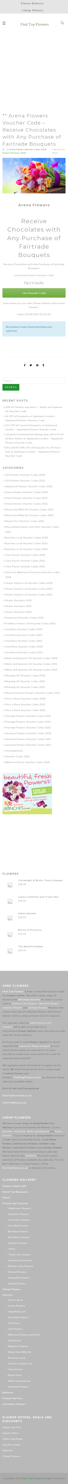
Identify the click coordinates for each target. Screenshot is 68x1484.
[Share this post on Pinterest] (37, 362)
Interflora (20, 1131)
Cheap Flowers (11, 1289)
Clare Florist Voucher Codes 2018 (25, 554)
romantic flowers (12, 1007)
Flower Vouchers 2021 (18, 606)
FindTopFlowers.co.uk (27, 1077)
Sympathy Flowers (19, 1277)
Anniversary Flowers (20, 1260)
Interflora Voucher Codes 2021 (23, 635)
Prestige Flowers (18, 1317)
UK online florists (29, 999)
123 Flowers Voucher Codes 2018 (25, 474)
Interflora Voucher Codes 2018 (23, 629)
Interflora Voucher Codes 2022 (23, 640)
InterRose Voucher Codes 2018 (24, 646)
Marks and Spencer (38, 1131)
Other (12, 1248)
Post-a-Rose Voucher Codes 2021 (25, 704)
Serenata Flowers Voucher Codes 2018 (28, 733)
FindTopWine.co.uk (14, 1102)
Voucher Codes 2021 (17, 756)
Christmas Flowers (19, 1219)
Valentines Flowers (19, 1208)
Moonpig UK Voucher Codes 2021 (25, 681)
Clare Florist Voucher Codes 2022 (25, 566)
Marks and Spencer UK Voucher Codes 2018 (31, 658)
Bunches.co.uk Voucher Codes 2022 (26, 549)
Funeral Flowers (17, 1271)
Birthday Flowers (18, 1231)
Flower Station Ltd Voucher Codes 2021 (29, 588)
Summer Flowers (18, 1243)
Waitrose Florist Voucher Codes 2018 (27, 762)
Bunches (7, 1131)
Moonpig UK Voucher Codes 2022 (25, 687)
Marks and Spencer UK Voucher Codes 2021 (31, 663)
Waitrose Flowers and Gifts (24, 1334)
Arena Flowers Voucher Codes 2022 (26, 503)
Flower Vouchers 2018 (14, 153)
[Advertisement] (34, 68)
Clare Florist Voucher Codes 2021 (25, 560)
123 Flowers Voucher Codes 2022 (25, 480)
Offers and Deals (12, 1438)
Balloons (7, 1392)
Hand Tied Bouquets (15, 1191)
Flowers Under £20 (14, 1186)
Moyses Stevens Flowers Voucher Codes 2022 (32, 692)
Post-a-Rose (15, 1300)
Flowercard (14, 1340)
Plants (6, 1197)
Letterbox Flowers (14, 1404)
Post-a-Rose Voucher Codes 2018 (25, 698)
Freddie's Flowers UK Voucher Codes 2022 (30, 623)
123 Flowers (15, 1328)
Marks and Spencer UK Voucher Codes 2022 (31, 669)
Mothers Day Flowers (20, 1266)
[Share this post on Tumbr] (43, 362)
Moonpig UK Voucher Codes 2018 (25, 675)
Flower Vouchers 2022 (18, 611)
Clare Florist (15, 1369)
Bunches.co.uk (16, 1357)
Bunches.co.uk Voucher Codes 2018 (26, 537)
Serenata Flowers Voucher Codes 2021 (28, 739)
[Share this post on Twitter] (31, 362)
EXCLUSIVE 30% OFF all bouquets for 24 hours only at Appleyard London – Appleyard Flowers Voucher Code (33, 451)
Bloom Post (15, 1375)
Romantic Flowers (18, 1214)
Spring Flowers (17, 1283)
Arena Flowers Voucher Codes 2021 (26, 497)
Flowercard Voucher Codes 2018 (24, 617)
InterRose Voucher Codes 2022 (24, 652)
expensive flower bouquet (34, 1045)
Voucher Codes (11, 1444)
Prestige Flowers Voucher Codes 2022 (28, 727)
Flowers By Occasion (15, 1203)
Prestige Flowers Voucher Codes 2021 (28, 721)
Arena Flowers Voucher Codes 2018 (27, 149)
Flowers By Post (12, 1398)
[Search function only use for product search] (62, 22)
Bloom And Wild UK (19, 1352)
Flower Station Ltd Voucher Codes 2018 (29, 583)
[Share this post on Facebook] (25, 362)
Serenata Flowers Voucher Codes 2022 (28, 744)
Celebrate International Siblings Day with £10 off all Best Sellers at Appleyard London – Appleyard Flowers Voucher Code (34, 438)
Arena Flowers (16, 1305)
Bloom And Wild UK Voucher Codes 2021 (29, 509)
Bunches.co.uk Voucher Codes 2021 (26, 543)
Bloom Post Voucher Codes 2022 (24, 521)
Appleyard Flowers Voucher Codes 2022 (29, 486)
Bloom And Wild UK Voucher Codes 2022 (29, 515)
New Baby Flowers (19, 1237)
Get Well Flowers (18, 1225)
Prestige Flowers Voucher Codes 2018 (28, 716)
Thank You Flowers (19, 1254)
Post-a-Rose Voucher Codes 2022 (25, 710)
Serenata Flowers (18, 1386)
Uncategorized (14, 750)
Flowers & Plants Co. (20, 1363)
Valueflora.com (17, 1311)
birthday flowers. (38, 1007)
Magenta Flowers (18, 1346)
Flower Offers (10, 1433)
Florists (7, 1295)
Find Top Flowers (13, 991)
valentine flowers (48, 1003)
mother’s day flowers (24, 1003)
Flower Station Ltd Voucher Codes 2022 (29, 594)
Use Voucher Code (34, 292)
